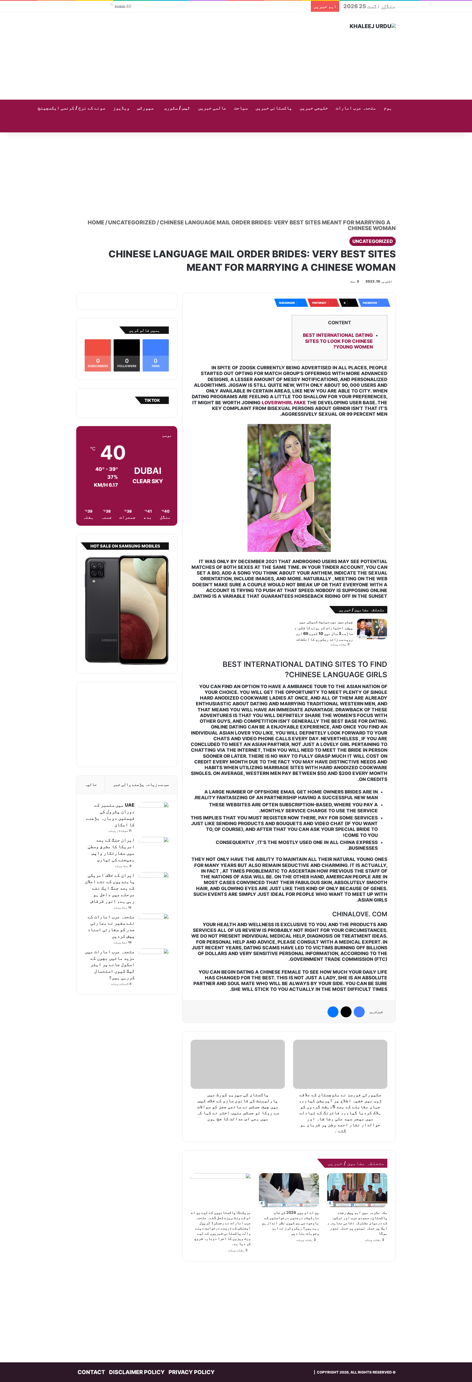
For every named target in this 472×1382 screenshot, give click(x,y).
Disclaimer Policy (137, 1372)
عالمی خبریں (212, 108)
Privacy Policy (192, 1372)
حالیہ (91, 784)
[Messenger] (333, 1011)
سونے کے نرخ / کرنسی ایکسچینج (71, 108)
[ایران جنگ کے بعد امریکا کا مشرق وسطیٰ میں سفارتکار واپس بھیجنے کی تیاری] (154, 847)
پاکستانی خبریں (273, 108)
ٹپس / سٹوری (177, 108)
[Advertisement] (181, 56)
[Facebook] (359, 1011)
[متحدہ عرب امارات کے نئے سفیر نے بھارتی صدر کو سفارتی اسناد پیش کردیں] (154, 924)
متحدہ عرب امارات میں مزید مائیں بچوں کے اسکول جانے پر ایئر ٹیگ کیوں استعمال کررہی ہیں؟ (110, 964)
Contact (91, 1372)
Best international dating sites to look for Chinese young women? (338, 341)
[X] (346, 1011)
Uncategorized (132, 222)
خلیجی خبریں (314, 108)
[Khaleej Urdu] (373, 26)
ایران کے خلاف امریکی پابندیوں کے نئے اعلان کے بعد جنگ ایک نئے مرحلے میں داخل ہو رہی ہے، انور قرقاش (110, 888)
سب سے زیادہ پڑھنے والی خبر (141, 784)
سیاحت (241, 108)
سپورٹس (145, 108)
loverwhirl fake (284, 402)
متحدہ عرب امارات (356, 108)
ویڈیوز (121, 108)
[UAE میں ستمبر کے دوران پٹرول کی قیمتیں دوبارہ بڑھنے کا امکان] (154, 812)
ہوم (388, 108)
